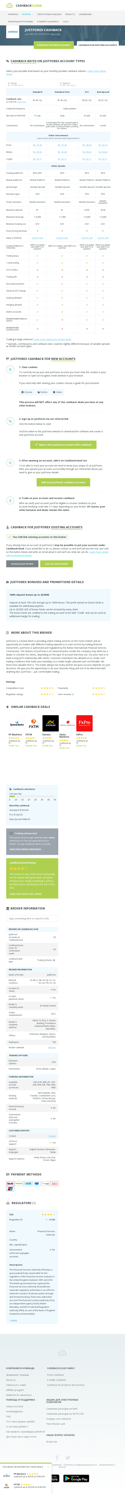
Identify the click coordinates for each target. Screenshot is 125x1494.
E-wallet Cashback (56, 1379)
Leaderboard (85, 14)
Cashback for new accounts (54, 45)
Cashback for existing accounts (97, 45)
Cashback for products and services (65, 1384)
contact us (66, 548)
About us (11, 1379)
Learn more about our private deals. (53, 339)
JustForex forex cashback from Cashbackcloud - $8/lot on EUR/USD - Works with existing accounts (24, 5)
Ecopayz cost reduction (58, 1418)
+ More (13, 1320)
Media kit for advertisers (19, 1395)
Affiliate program (15, 1390)
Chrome (28, 392)
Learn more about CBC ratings (25, 893)
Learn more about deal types (25, 849)
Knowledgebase (14, 1411)
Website (52, 1047)
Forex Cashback (55, 1374)
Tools (66, 21)
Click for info (37, 238)
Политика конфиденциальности (80, 1464)
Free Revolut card (55, 1423)
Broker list (51, 1441)
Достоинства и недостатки (21, 1436)
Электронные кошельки (49, 14)
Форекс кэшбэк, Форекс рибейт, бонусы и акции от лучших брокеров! (62, 1353)
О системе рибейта (17, 1426)
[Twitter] (67, 1457)
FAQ (8, 1416)
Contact (52, 1136)
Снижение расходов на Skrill (61, 1408)
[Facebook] (57, 1457)
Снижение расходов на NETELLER (65, 1413)
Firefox (44, 392)
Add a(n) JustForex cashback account (63, 482)
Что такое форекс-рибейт (20, 1421)
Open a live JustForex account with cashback (65, 444)
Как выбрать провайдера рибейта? (25, 1431)
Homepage (13, 14)
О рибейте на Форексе (48, 21)
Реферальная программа (20, 21)
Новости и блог (15, 1406)
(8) (72, 694)
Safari (59, 392)
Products (70, 14)
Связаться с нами (16, 1384)
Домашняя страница (17, 1374)
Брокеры (26, 14)
